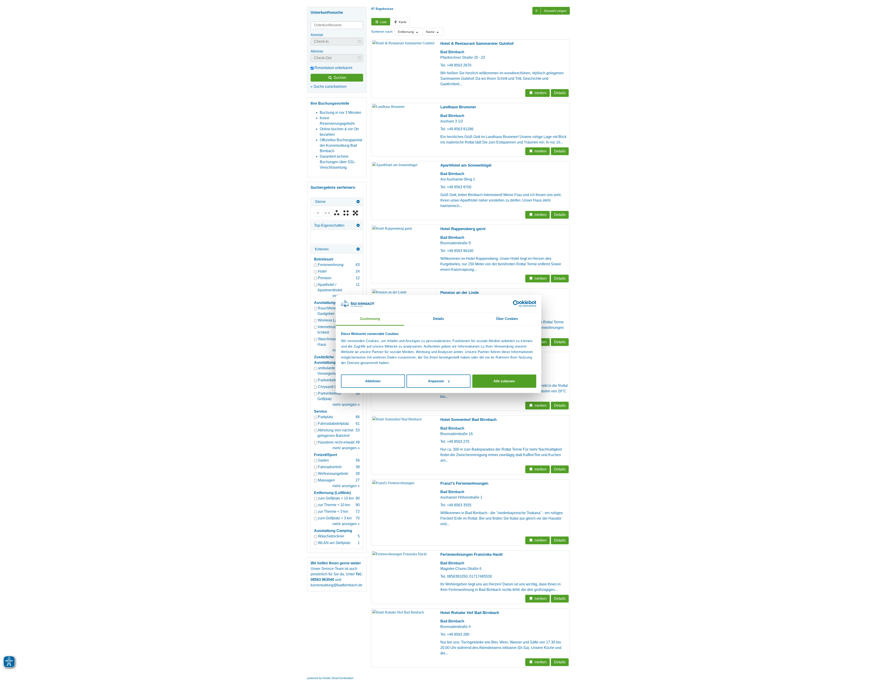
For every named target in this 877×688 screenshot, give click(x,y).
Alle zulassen (504, 381)
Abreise (317, 51)
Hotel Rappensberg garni (463, 229)
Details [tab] (438, 319)
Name (431, 32)
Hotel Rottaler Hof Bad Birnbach (469, 613)
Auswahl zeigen (555, 11)
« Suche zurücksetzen (328, 86)
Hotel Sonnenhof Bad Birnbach (468, 419)
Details (559, 93)
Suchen (339, 78)
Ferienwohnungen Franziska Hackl (471, 554)
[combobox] (337, 25)
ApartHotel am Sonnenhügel (465, 165)
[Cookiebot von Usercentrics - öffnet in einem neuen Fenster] (516, 303)
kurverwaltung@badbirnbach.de (336, 585)
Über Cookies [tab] (507, 319)
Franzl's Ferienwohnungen (464, 483)
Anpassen (436, 381)
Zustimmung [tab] (370, 319)
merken (540, 93)
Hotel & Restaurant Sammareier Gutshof (477, 43)
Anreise (317, 35)
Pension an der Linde (459, 292)
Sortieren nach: (382, 31)
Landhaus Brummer (458, 107)
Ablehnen (372, 381)
